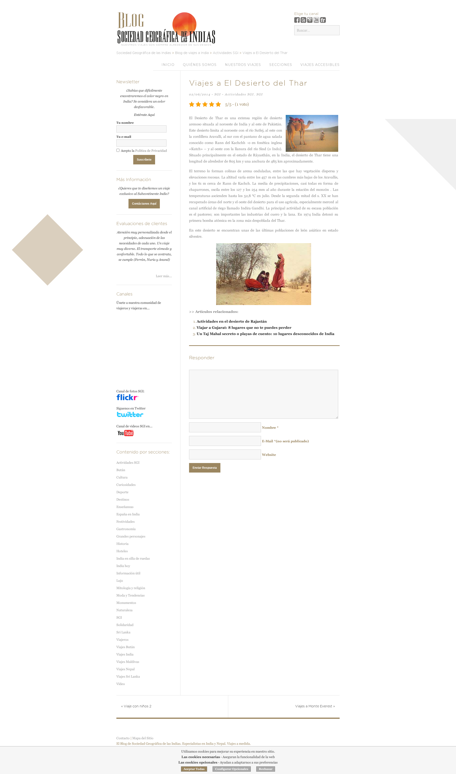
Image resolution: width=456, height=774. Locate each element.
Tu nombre (125, 122)
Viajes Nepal (125, 669)
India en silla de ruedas (133, 558)
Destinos (122, 499)
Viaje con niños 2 (136, 706)
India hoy (123, 566)
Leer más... (164, 276)
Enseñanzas (124, 507)
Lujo (119, 580)
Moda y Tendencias (130, 595)
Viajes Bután (125, 647)
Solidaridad (124, 625)
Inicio (168, 65)
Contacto (123, 738)
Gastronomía (126, 529)
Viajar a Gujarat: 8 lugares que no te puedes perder (244, 327)
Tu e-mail (123, 136)
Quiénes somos (200, 65)
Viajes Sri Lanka (128, 676)
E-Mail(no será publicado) (285, 441)
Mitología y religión (130, 588)
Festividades (125, 521)
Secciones (280, 65)
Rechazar (265, 769)
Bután (120, 470)
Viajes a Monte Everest (315, 706)
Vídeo (120, 684)
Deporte (122, 492)
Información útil (128, 573)
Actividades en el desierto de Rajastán (232, 321)
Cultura (122, 477)
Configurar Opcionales (231, 769)
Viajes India (124, 654)
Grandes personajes (130, 536)
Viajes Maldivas (127, 662)
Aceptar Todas (194, 769)
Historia (122, 544)
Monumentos (126, 603)
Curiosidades (126, 485)
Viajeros (122, 639)
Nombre (270, 427)
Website (269, 455)
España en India (128, 514)
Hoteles (122, 551)
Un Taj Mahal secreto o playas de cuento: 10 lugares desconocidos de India (265, 334)
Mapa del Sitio (142, 738)
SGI (217, 94)
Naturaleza (124, 610)
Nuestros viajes (243, 65)
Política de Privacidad (151, 151)
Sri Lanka (123, 632)
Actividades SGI (239, 94)
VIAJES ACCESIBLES (320, 65)
